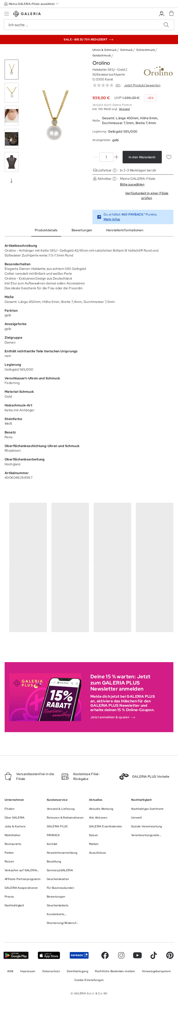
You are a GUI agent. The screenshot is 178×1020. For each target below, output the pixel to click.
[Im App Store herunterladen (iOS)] (49, 955)
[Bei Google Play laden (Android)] (16, 955)
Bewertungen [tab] (82, 230)
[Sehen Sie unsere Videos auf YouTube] (137, 955)
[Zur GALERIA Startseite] (27, 14)
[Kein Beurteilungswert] (104, 85)
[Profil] (162, 14)
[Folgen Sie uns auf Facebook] (105, 955)
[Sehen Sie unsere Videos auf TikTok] (153, 955)
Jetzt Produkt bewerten (142, 85)
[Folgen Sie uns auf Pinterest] (170, 955)
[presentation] (11, 180)
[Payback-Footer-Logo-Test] (79, 955)
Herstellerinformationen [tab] (124, 230)
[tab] (54, 116)
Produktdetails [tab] (46, 230)
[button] (31, 3)
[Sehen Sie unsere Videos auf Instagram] (121, 955)
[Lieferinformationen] (114, 170)
